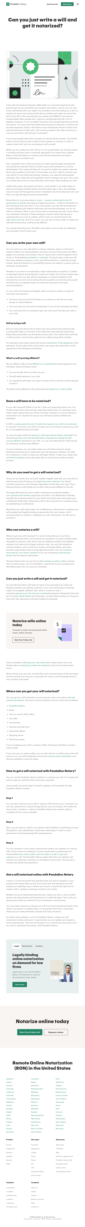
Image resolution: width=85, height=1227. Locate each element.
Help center (60, 1145)
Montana (34, 1105)
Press (33, 1203)
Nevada (34, 1112)
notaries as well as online (55, 561)
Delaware (10, 1102)
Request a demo (55, 1032)
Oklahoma (60, 1082)
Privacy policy (28, 1219)
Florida (9, 1105)
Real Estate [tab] (27, 946)
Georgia (9, 1109)
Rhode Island (61, 1092)
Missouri (34, 1102)
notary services (18, 220)
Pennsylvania (61, 1089)
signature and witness (21, 495)
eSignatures (35, 1148)
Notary (33, 1160)
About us (34, 1188)
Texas (58, 1105)
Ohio (58, 1079)
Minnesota (35, 1095)
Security (9, 1160)
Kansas (9, 1128)
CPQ (32, 1168)
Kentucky (10, 1132)
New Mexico (36, 1122)
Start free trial (52, 4)
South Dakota (61, 1099)
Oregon (59, 1085)
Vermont (59, 1112)
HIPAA (8, 1164)
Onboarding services (63, 1171)
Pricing (8, 1145)
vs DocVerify (10, 1188)
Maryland (35, 1085)
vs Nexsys (9, 1199)
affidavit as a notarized (42, 364)
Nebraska (35, 1109)
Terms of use (37, 1219)
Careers (33, 1195)
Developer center (62, 1164)
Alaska (9, 1082)
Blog (57, 1152)
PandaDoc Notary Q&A (64, 1160)
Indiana (9, 1122)
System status (61, 1168)
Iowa (8, 1125)
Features (9, 1152)
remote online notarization (60, 756)
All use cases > (36, 1175)
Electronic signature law (64, 1156)
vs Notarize (10, 1203)
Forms (33, 1156)
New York (34, 1125)
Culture (33, 1191)
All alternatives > (12, 1207)
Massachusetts (37, 1089)
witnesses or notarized (38, 257)
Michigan (34, 1092)
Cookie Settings (56, 1219)
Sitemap (48, 1219)
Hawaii (9, 1112)
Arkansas (10, 1089)
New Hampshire (37, 1115)
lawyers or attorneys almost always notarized (51, 435)
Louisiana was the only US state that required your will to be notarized (44, 424)
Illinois (8, 1119)
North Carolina (37, 1128)
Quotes (33, 1152)
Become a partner (37, 1199)
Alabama (9, 1079)
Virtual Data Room (37, 1171)
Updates (9, 1156)
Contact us (35, 1207)
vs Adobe (9, 1191)
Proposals (34, 1145)
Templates (59, 1148)
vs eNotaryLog (11, 1195)
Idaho (8, 1115)
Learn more (19, 984)
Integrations (10, 1148)
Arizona (9, 1085)
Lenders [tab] (39, 946)
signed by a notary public (60, 389)
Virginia (59, 1115)
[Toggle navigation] (77, 4)
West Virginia (61, 1122)
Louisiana (35, 1079)
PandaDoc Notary (17, 706)
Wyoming (59, 1128)
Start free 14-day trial (23, 640)
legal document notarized (48, 481)
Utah (58, 1109)
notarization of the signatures (59, 343)
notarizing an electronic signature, (35, 665)
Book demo (67, 4)
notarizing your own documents (36, 662)
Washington (60, 1119)
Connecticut (11, 1099)
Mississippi (35, 1099)
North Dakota (25, 596)
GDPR (43, 1219)
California (10, 1092)
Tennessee (60, 1102)
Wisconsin (60, 1125)
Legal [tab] (16, 946)
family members (17, 457)
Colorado (10, 1095)
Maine (33, 1082)
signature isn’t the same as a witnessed (32, 593)
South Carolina (62, 1095)
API (32, 1164)
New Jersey (35, 1119)
